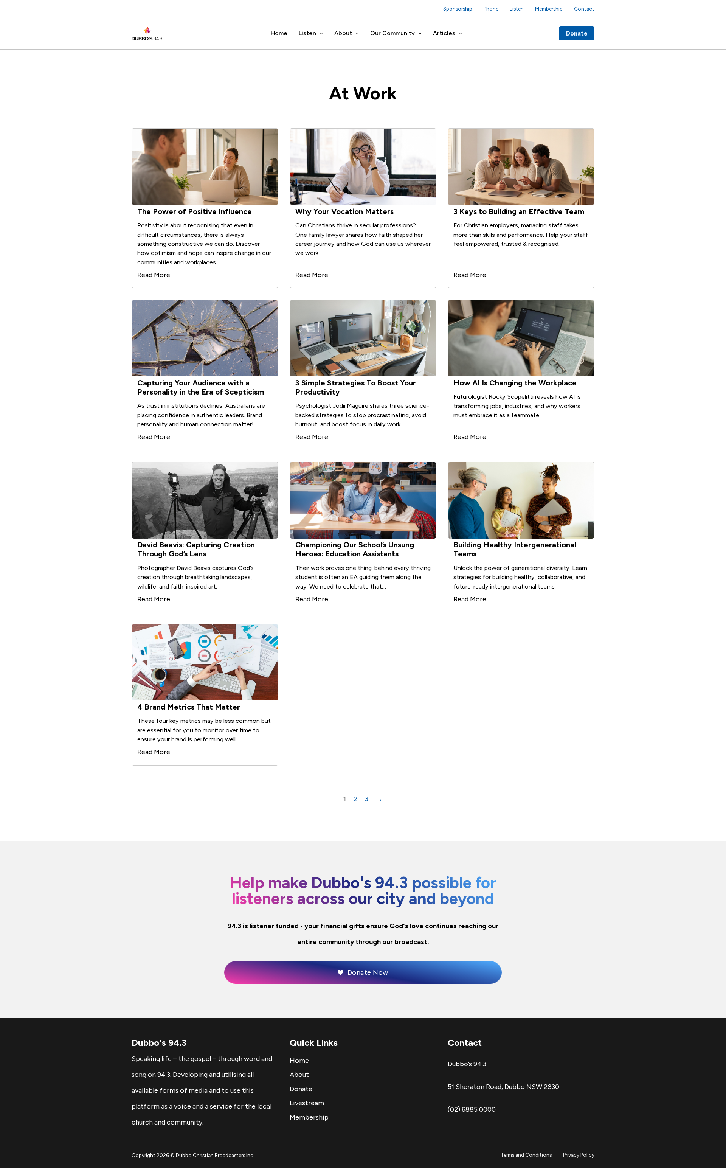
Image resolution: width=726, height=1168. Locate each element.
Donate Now (367, 972)
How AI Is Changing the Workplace (515, 382)
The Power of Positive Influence (194, 211)
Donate (577, 33)
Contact (584, 9)
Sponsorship (457, 9)
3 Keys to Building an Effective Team (518, 211)
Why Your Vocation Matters (344, 211)
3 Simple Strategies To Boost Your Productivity (355, 387)
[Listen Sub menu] (321, 33)
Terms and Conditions (526, 1155)
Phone (491, 9)
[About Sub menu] (357, 33)
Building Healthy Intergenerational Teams (514, 549)
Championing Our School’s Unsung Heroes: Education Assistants (354, 549)
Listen (517, 9)
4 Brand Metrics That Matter (188, 706)
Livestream (307, 1103)
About (343, 33)
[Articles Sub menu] (460, 33)
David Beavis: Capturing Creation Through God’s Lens (196, 549)
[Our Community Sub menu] (420, 33)
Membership (549, 9)
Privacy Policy (578, 1155)
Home (279, 33)
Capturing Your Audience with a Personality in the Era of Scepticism (200, 387)
